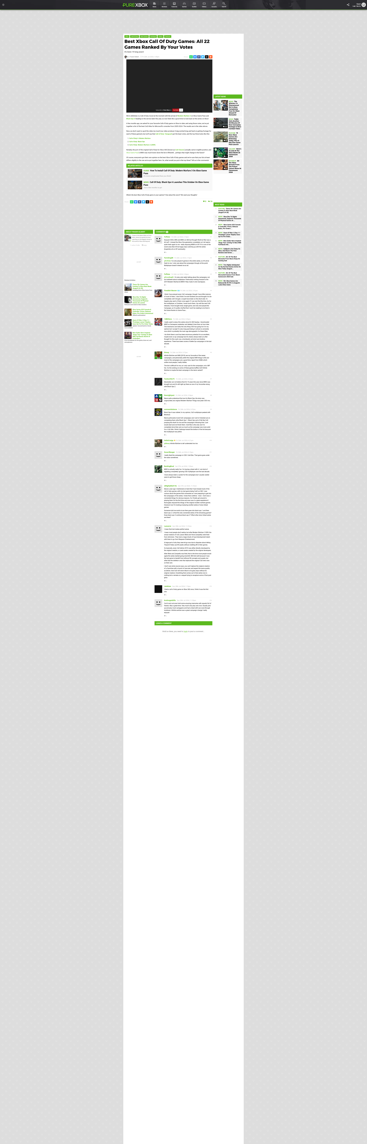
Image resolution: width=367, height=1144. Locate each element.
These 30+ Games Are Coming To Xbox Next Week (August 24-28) (142, 286)
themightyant (169, 395)
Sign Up (358, 6)
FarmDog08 (168, 258)
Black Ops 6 (130, 119)
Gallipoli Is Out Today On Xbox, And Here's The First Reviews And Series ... (229, 251)
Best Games (144, 36)
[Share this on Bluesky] (195, 56)
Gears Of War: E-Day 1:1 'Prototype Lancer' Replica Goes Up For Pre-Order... (229, 234)
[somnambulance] (158, 415)
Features (167, 36)
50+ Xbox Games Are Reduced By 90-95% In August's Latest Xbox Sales (229, 283)
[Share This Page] (348, 4)
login (186, 631)
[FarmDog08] (158, 263)
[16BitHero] (158, 325)
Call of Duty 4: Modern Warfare (140, 138)
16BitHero (168, 319)
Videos (160, 36)
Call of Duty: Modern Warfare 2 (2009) (142, 145)
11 (211, 452)
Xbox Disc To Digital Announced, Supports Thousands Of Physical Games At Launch (140, 300)
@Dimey (167, 443)
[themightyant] (158, 401)
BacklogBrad (169, 466)
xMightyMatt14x (170, 486)
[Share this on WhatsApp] (191, 56)
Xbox (126, 36)
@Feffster (167, 261)
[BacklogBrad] (158, 472)
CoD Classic (179, 150)
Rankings (153, 36)
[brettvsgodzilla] (158, 606)
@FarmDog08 (168, 277)
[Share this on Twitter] (203, 56)
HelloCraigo (168, 440)
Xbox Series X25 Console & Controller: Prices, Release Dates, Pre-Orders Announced (143, 311)
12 (211, 466)
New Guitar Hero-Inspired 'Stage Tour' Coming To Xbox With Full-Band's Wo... (229, 243)
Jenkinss (167, 586)
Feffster (167, 237)
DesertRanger (169, 452)
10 (211, 440)
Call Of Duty (134, 36)
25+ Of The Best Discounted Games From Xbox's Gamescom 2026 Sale (229, 275)
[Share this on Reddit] (210, 56)
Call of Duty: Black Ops (137, 142)
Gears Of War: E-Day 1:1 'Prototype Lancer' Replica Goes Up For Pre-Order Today (143, 322)
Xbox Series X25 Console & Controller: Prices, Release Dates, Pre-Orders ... (229, 226)
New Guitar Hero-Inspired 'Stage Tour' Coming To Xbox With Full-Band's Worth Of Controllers (142, 335)
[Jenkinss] (158, 592)
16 (211, 201)
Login (354, 6)
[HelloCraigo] (158, 446)
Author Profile (135, 245)
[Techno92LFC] (158, 385)
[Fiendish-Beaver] (158, 296)
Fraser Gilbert (134, 57)
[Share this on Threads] (206, 56)
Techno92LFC (169, 379)
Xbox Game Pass (132, 153)
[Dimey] (158, 358)
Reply (145, 245)
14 (211, 526)
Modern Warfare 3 (184, 116)
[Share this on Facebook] (199, 56)
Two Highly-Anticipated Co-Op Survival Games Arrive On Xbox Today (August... (229, 267)
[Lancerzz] (158, 532)
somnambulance (170, 409)
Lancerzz (167, 526)
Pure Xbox (166, 110)
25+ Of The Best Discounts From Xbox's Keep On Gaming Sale (229, 259)
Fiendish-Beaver (170, 291)
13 (211, 486)
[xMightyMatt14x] (158, 491)
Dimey (166, 352)
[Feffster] (158, 243)
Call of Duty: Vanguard (163, 134)
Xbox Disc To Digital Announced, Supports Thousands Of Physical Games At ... (229, 218)
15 (211, 586)
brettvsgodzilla (170, 600)
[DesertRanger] (158, 458)
